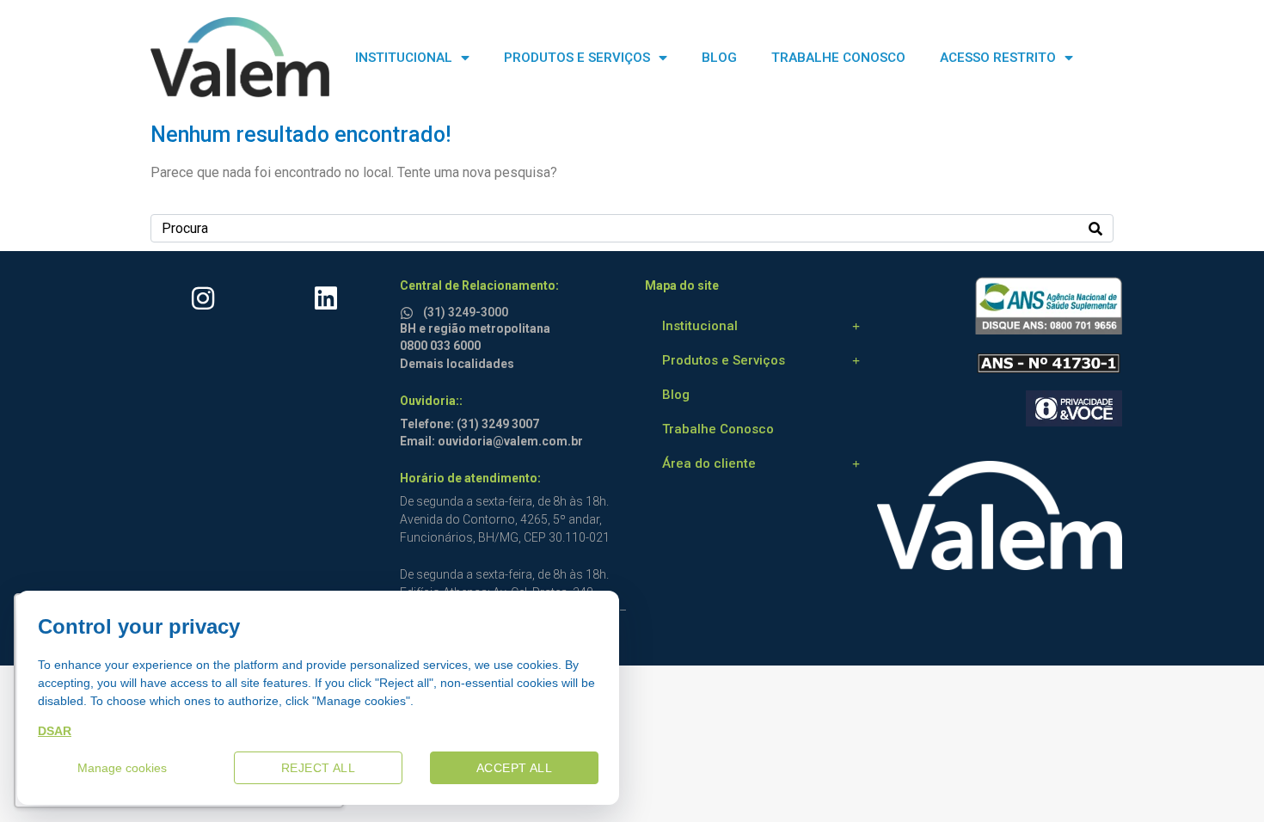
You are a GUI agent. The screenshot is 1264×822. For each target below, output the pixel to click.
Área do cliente (709, 463)
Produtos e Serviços (723, 360)
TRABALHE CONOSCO (838, 57)
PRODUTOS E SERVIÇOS (577, 57)
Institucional (700, 326)
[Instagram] (203, 298)
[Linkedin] (326, 298)
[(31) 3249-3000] (409, 310)
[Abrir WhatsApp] (1221, 778)
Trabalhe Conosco (718, 429)
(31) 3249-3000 (465, 312)
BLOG (719, 57)
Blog (676, 394)
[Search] (1095, 228)
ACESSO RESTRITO (998, 57)
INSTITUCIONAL (403, 57)
